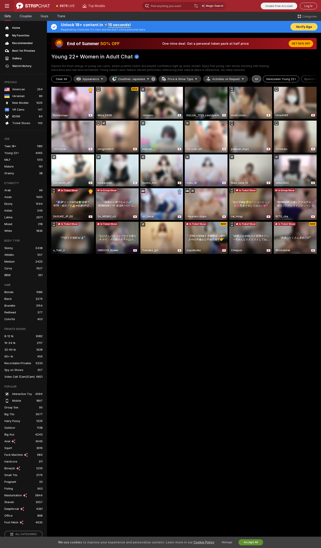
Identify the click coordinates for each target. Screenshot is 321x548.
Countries (131, 79)
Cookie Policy (203, 542)
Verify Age (304, 27)
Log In (308, 6)
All (256, 79)
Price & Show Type (180, 79)
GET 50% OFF (301, 43)
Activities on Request (226, 79)
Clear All (61, 79)
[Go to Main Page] (33, 6)
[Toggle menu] (7, 6)
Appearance (91, 79)
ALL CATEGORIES (26, 534)
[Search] (196, 6)
